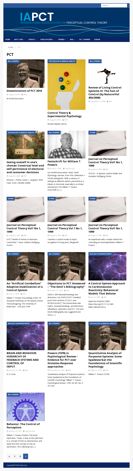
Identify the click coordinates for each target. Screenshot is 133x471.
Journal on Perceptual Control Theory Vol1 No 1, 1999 (105, 162)
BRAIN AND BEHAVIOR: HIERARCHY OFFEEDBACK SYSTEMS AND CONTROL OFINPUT (23, 359)
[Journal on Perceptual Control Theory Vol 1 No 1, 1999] (66, 209)
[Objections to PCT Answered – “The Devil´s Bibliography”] (66, 266)
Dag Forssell (70, 168)
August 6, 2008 (14, 176)
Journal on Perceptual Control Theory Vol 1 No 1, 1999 (65, 228)
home (7, 39)
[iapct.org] (66, 35)
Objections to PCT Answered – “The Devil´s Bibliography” (66, 285)
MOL (72, 39)
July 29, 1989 (95, 297)
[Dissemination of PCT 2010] (26, 73)
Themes (61, 39)
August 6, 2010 (14, 94)
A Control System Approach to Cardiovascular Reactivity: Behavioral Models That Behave (106, 288)
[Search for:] (114, 5)
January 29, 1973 (15, 431)
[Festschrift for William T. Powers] (66, 144)
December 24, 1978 (57, 370)
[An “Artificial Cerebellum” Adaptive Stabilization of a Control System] (26, 266)
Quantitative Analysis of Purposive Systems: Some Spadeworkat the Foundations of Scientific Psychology (105, 359)
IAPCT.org (18, 39)
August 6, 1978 (96, 370)
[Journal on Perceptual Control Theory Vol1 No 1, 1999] (107, 143)
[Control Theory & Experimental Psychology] (66, 84)
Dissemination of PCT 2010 (24, 90)
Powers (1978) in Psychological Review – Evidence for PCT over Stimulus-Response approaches (63, 359)
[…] (60, 190)
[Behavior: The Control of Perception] (26, 407)
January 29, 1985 (15, 370)
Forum (97, 39)
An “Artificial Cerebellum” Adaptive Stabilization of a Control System (25, 287)
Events (32, 39)
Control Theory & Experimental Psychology (64, 114)
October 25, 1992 (56, 290)
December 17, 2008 (98, 101)
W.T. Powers (84, 39)
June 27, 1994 (14, 294)
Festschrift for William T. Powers (64, 163)
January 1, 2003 (55, 168)
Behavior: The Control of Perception (23, 425)
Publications (46, 39)
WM (24, 94)
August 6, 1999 (96, 169)
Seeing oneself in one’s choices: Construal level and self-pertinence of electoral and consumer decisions (25, 167)
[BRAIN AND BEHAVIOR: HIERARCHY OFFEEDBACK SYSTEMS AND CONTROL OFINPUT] (26, 336)
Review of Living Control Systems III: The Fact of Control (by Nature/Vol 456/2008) (104, 92)
